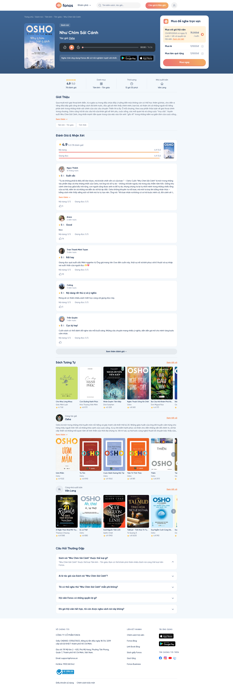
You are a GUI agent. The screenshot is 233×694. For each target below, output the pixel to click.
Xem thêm (60, 119)
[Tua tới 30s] (78, 47)
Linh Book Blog (133, 647)
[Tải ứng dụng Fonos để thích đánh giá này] (60, 342)
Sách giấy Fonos (134, 652)
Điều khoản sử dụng (65, 683)
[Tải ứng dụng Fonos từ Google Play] (167, 643)
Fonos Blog (132, 641)
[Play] (71, 47)
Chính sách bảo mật (86, 683)
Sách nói (39, 17)
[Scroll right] (173, 383)
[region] (116, 83)
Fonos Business (134, 664)
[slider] (110, 47)
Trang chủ (28, 17)
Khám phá (83, 5)
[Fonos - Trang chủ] (64, 5)
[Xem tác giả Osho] (59, 418)
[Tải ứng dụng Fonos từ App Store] (166, 636)
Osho (72, 38)
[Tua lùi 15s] (64, 47)
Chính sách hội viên (135, 635)
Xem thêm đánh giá (115, 351)
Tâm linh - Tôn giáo (53, 17)
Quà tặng (131, 658)
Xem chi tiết (178, 39)
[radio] (184, 34)
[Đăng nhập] (174, 5)
